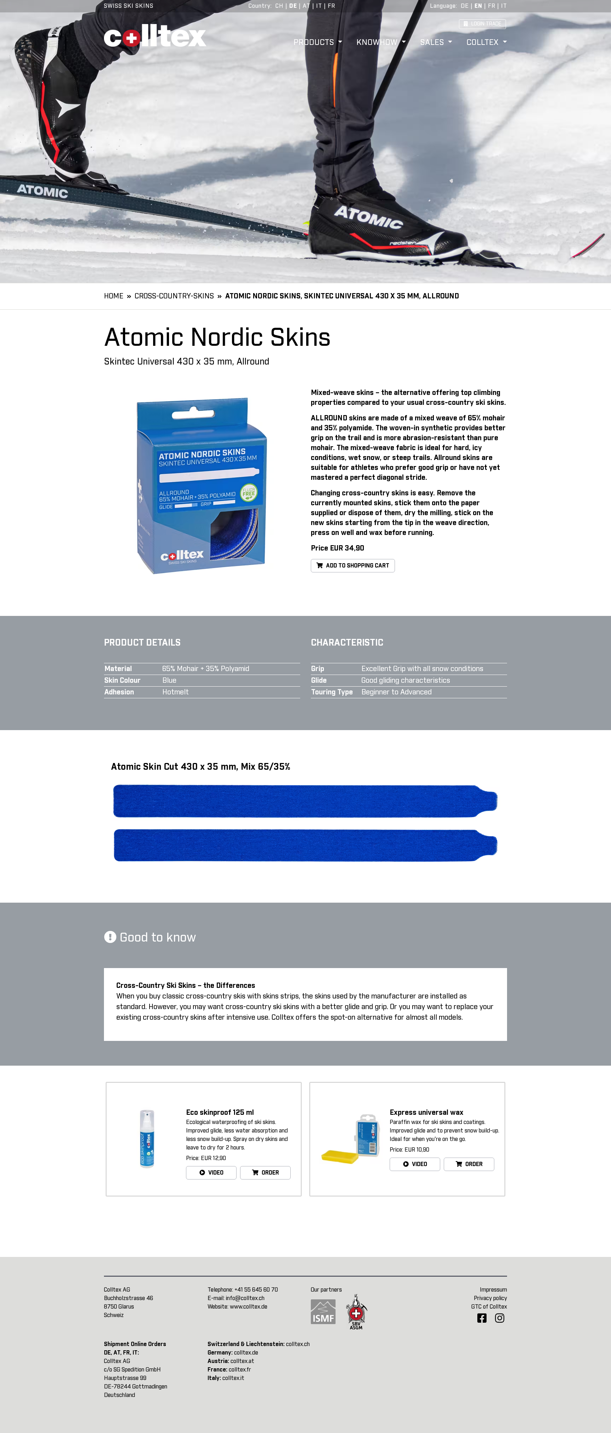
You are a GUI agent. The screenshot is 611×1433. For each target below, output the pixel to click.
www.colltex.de (248, 1307)
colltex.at (242, 1361)
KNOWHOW (378, 43)
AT (306, 6)
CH (279, 6)
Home (113, 296)
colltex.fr (240, 1370)
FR (331, 6)
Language (443, 6)
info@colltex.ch (245, 1298)
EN (478, 6)
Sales (433, 43)
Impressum (493, 1290)
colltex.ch (298, 1344)
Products (314, 43)
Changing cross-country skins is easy (372, 493)
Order (269, 1173)
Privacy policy (490, 1298)
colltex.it (233, 1378)
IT (319, 6)
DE (293, 6)
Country (259, 6)
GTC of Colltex (489, 1307)
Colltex (483, 43)
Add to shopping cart (357, 566)
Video (215, 1173)
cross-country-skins (174, 296)
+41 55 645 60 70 (256, 1290)
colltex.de (246, 1353)
